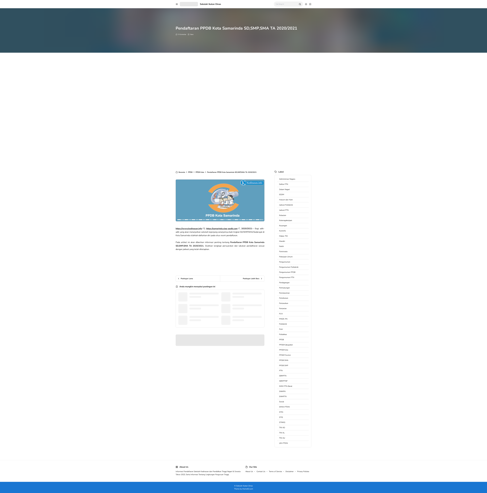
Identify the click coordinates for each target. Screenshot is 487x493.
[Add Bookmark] (190, 34)
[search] (300, 4)
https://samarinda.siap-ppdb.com (222, 228)
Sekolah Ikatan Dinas (210, 4)
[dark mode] (306, 4)
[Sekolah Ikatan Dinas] (189, 4)
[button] (177, 4)
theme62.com (247, 489)
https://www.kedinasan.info (189, 228)
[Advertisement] (76, 94)
